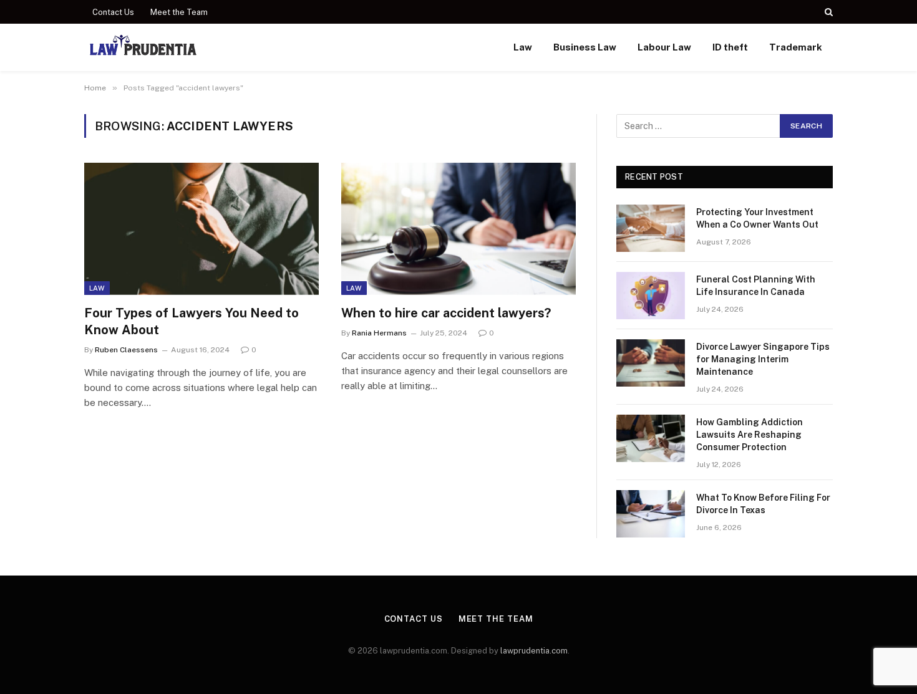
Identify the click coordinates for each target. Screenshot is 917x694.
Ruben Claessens (126, 349)
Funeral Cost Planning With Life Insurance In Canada (755, 285)
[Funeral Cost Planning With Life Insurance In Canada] (650, 295)
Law (522, 47)
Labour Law (664, 47)
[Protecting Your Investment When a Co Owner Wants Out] (650, 228)
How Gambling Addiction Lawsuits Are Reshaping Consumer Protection (749, 434)
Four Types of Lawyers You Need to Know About (191, 321)
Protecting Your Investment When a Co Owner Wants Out (757, 218)
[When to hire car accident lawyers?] (458, 229)
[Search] (827, 12)
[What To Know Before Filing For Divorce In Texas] (650, 513)
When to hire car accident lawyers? (446, 313)
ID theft (730, 47)
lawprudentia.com (534, 650)
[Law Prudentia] (143, 47)
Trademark (795, 47)
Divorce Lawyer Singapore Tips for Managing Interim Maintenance (763, 359)
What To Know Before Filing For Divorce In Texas (763, 504)
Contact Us (113, 12)
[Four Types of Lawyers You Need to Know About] (201, 229)
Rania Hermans (379, 333)
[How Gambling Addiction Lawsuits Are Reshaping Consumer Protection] (650, 438)
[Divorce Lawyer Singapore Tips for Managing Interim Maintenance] (650, 363)
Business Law (584, 47)
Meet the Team (179, 12)
